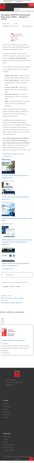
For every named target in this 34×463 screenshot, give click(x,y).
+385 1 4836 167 (7, 1)
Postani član (6, 436)
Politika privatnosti (8, 445)
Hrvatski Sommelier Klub (15, 282)
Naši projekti (6, 414)
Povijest (5, 417)
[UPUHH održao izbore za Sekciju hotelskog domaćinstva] (8, 188)
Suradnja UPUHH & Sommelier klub (13, 340)
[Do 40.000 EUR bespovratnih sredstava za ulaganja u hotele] (8, 167)
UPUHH (16, 26)
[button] (9, 4)
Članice (5, 409)
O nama (5, 403)
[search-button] (20, 4)
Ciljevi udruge (7, 406)
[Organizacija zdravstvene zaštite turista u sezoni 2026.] (8, 210)
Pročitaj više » (6, 353)
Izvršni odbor (7, 412)
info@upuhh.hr (19, 1)
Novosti (11, 26)
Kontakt (5, 442)
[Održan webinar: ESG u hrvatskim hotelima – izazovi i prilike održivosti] (8, 255)
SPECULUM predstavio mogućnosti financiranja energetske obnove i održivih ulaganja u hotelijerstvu (17, 242)
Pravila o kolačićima (9, 450)
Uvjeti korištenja (8, 447)
